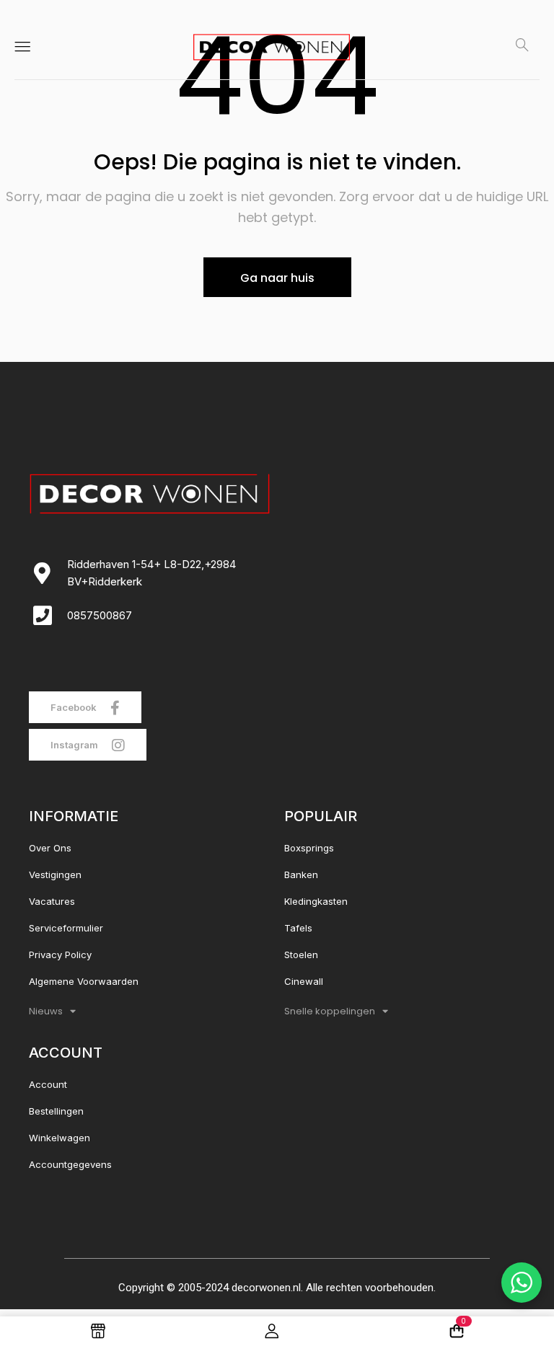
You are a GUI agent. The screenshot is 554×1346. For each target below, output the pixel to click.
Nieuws (46, 1011)
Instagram (75, 745)
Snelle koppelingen (329, 1011)
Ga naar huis (277, 278)
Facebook (74, 707)
